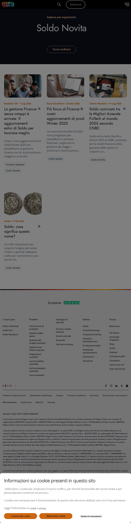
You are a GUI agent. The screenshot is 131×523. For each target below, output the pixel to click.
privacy (42, 508)
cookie (33, 508)
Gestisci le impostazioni (91, 516)
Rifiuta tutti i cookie (56, 516)
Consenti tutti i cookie (20, 516)
